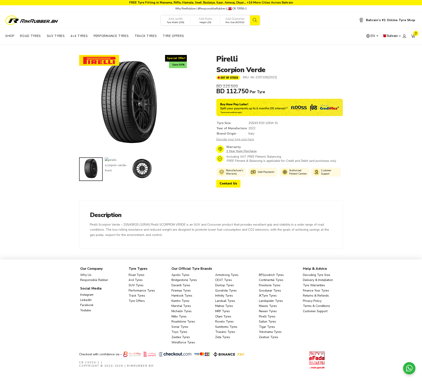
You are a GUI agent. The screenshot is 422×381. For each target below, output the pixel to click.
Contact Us (228, 183)
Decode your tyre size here (235, 139)
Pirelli (226, 59)
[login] (404, 36)
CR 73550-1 (239, 8)
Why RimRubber (185, 8)
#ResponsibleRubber (212, 8)
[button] (413, 36)
